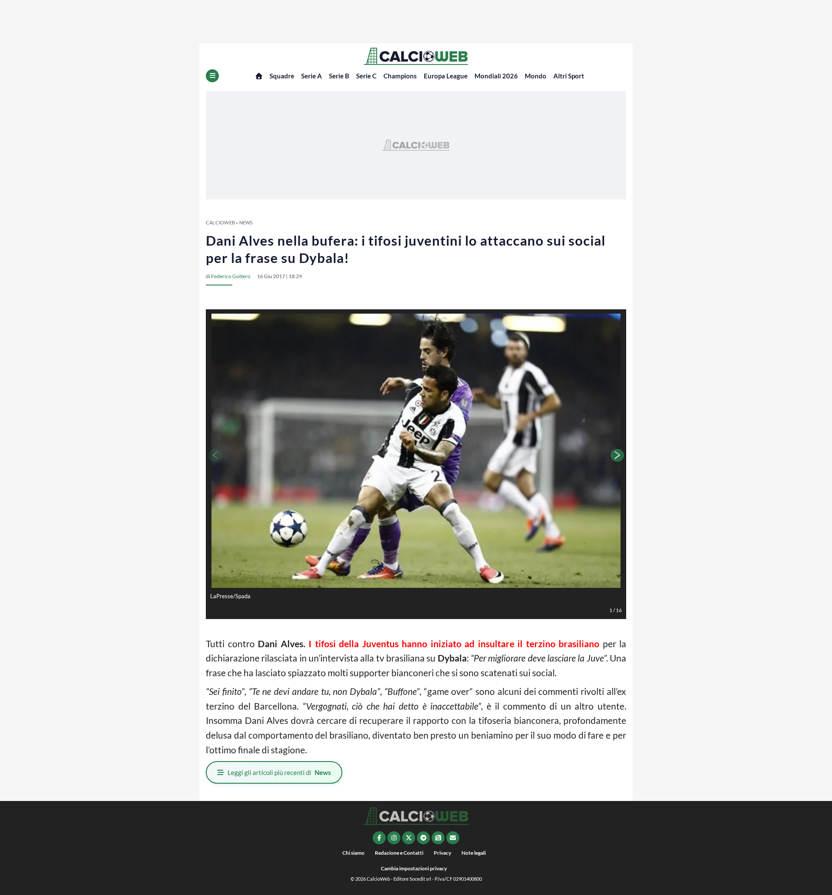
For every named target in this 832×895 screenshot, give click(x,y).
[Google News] (438, 837)
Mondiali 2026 (496, 76)
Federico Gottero (230, 276)
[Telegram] (423, 837)
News (246, 222)
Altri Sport (568, 76)
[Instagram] (393, 837)
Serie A (311, 76)
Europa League (446, 76)
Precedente (214, 455)
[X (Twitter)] (408, 837)
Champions (400, 76)
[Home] (259, 76)
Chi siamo (353, 853)
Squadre (282, 76)
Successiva (617, 455)
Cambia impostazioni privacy (414, 868)
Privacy (442, 853)
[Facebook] (379, 837)
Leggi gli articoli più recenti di (279, 772)
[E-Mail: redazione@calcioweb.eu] (452, 837)
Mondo (535, 76)
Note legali (474, 853)
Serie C (366, 76)
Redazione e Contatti (399, 853)
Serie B (339, 76)
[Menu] (212, 75)
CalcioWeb (220, 222)
